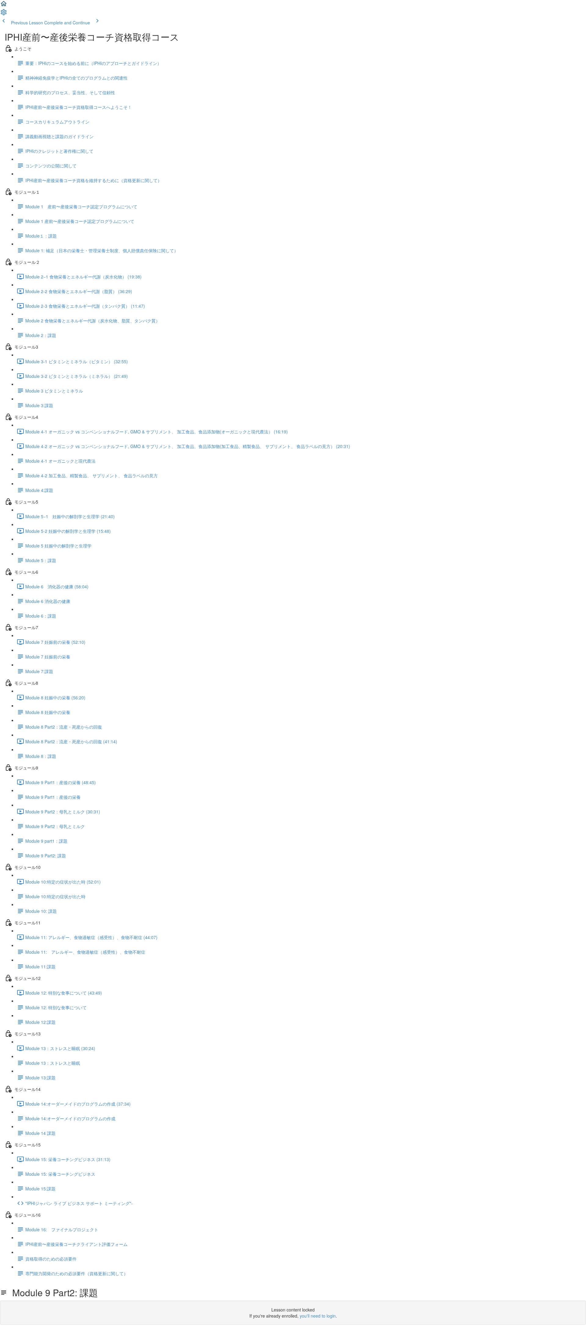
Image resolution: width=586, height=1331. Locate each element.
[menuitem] (3, 14)
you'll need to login (318, 1316)
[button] (3, 5)
